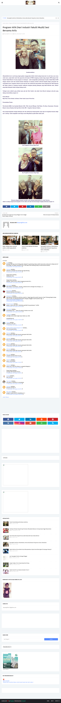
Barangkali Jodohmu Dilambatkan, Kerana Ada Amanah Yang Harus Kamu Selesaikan (25, 18)
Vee (7, 262)
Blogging (12, 700)
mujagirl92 (8, 314)
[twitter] (19, 419)
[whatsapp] (41, 423)
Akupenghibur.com (8, 33)
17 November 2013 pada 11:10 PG (14, 362)
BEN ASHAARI (6, 681)
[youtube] (30, 423)
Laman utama (5, 23)
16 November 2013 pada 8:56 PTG (14, 282)
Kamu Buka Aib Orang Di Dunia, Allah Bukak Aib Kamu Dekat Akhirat (24, 535)
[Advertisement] (28, 11)
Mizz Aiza (8, 354)
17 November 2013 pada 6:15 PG (13, 335)
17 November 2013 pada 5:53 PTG (14, 389)
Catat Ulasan (6, 397)
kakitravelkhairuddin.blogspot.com (14, 327)
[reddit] (41, 419)
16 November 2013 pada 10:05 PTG (14, 293)
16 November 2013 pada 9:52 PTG (14, 288)
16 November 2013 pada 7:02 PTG (14, 272)
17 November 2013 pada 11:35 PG (14, 367)
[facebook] (8, 419)
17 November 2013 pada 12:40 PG (14, 330)
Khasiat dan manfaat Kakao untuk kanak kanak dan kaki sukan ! (18, 682)
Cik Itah (8, 375)
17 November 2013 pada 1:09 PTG (14, 373)
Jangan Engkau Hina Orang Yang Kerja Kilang (19, 563)
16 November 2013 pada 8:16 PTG (14, 277)
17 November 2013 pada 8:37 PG (13, 357)
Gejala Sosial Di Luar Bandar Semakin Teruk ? (19, 569)
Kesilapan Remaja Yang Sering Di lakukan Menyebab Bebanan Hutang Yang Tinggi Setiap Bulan (30, 528)
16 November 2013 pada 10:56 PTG (14, 311)
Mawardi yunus (10, 304)
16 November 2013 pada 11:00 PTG (14, 319)
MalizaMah (8, 309)
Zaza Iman (8, 381)
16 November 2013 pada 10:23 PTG (14, 301)
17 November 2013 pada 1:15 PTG (14, 378)
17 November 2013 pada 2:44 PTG (14, 383)
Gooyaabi (23, 700)
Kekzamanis (9, 296)
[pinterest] (53, 419)
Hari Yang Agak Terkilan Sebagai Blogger (18, 556)
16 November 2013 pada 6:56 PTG (14, 266)
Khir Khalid (9, 285)
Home (48, 700)
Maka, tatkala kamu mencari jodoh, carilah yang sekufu (10, 247)
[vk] (8, 423)
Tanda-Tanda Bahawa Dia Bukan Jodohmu (30, 247)
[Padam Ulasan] (22, 266)
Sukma (8, 322)
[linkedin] (30, 419)
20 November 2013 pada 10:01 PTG (14, 394)
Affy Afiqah (9, 391)
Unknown (8, 269)
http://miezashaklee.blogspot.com (14, 300)
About (52, 700)
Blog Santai (9, 290)
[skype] (53, 423)
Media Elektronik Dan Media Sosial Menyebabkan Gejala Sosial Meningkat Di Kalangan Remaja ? (31, 549)
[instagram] (19, 423)
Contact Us (57, 700)
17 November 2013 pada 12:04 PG (14, 325)
